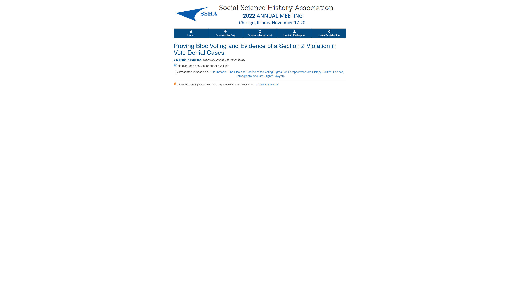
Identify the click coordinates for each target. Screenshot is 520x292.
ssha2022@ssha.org (268, 84)
